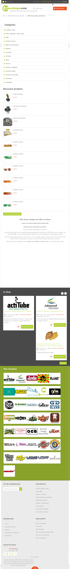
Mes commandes (41, 523)
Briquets (8, 48)
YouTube (12, 553)
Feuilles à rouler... (18, 142)
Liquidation (9, 82)
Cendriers (9, 52)
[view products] (9, 378)
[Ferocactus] (7, 109)
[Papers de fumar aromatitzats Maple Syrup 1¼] (7, 193)
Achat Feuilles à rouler (42, 488)
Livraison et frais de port (12, 532)
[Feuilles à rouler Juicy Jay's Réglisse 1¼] (7, 145)
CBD (7, 37)
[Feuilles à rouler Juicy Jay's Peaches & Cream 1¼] (7, 181)
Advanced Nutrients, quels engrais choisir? (50, 311)
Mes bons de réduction (42, 535)
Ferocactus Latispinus (20, 106)
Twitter (10, 553)
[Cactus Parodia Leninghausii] (7, 97)
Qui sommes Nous (10, 527)
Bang (7, 60)
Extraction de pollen (41, 500)
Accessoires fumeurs (42, 512)
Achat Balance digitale (42, 509)
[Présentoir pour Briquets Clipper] (7, 133)
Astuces (7, 529)
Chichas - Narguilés (11, 67)
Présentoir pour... (18, 130)
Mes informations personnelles (45, 532)
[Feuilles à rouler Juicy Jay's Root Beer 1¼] (7, 169)
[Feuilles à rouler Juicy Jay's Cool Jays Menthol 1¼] (7, 205)
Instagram (7, 553)
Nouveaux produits (13, 89)
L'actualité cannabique (45, 314)
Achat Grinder (40, 506)
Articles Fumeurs (11, 41)
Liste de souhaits (57, 1)
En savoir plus (26, 326)
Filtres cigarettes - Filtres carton (15, 33)
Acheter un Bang (41, 494)
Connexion (64, 1)
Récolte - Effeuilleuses (42, 503)
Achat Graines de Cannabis (44, 497)
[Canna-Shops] (10, 7)
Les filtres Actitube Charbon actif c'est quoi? (17, 311)
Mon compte (37, 1)
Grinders (8, 56)
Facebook (4, 553)
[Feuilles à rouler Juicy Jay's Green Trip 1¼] (7, 157)
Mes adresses (40, 529)
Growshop (9, 78)
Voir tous (63, 363)
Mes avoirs (39, 526)
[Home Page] (3, 16)
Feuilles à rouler (10, 30)
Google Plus (15, 553)
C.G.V (6, 524)
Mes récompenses (41, 538)
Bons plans (8, 535)
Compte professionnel (46, 1)
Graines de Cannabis (12, 74)
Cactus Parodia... (18, 94)
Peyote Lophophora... (19, 118)
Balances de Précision (12, 45)
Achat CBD (39, 491)
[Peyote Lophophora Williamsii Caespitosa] (7, 121)
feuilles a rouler (30, 237)
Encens (8, 63)
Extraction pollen (10, 71)
